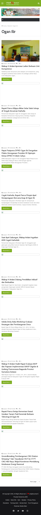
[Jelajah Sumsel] (12, 3)
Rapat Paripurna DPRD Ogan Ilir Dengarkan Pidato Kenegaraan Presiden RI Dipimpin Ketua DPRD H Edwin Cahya (19, 153)
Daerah (10, 26)
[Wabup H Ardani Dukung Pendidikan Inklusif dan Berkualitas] (20, 264)
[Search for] (39, 4)
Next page (33, 481)
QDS (26, 497)
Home (5, 26)
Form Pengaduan (33, 503)
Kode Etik (13, 500)
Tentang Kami (14, 503)
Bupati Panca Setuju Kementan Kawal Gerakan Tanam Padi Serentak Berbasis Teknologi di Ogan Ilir (18, 414)
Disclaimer (6, 503)
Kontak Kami (23, 503)
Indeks (7, 500)
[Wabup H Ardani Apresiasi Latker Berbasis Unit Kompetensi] (20, 51)
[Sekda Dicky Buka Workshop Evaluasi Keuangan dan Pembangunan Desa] (20, 306)
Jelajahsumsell (33, 494)
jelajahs (5, 63)
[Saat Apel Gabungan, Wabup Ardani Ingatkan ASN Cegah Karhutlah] (20, 222)
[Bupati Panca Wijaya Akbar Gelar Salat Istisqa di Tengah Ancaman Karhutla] (20, 93)
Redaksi (24, 500)
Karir (19, 500)
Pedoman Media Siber (20, 506)
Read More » (6, 79)
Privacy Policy (32, 500)
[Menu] (2, 4)
